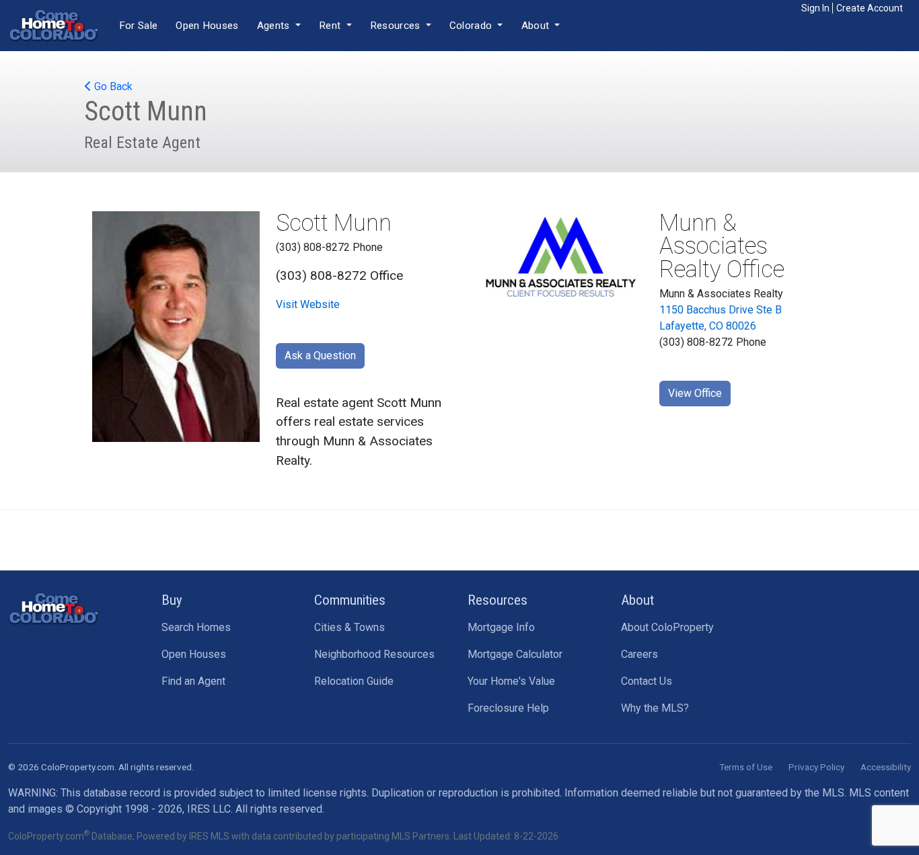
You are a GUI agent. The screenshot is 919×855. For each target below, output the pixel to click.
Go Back (112, 86)
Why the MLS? (655, 708)
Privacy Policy (816, 766)
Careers (639, 654)
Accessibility (885, 766)
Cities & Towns (349, 627)
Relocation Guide (354, 681)
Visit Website (308, 304)
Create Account (869, 8)
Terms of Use (745, 766)
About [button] (536, 26)
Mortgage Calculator (515, 654)
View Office (695, 393)
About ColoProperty (667, 627)
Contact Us (646, 681)
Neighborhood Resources (374, 654)
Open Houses (207, 26)
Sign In (815, 8)
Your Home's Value (511, 681)
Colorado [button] (472, 26)
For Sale (138, 26)
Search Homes (196, 627)
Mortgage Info (501, 627)
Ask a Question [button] (320, 355)
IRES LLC (209, 809)
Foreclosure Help (508, 708)
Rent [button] (331, 26)
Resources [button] (396, 26)
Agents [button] (275, 26)
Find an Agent (193, 681)
